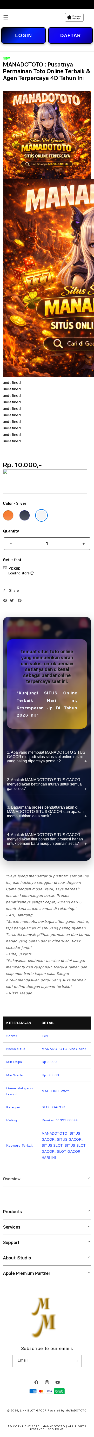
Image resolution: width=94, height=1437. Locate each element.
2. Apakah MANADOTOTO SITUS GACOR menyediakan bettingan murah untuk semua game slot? (44, 784)
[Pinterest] (21, 601)
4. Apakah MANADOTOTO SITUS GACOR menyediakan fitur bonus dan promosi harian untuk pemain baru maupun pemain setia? (45, 839)
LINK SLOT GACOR (33, 1410)
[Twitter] (13, 601)
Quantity (11, 531)
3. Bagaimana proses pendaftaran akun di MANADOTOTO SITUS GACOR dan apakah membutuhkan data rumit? (45, 811)
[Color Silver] (41, 515)
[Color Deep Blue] (24, 515)
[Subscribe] (76, 1361)
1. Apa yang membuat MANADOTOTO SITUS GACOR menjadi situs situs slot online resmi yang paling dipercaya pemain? (46, 756)
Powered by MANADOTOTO (67, 1410)
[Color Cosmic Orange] (8, 515)
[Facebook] (6, 601)
